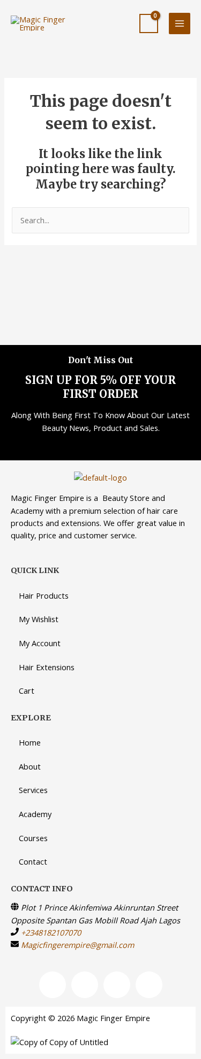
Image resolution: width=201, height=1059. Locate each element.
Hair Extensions (47, 667)
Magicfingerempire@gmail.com (77, 944)
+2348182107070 (51, 932)
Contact (33, 861)
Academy (35, 814)
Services (33, 790)
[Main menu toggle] (179, 23)
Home (30, 742)
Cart (26, 690)
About (30, 766)
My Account (40, 643)
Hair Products (44, 595)
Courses (33, 838)
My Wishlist (38, 619)
